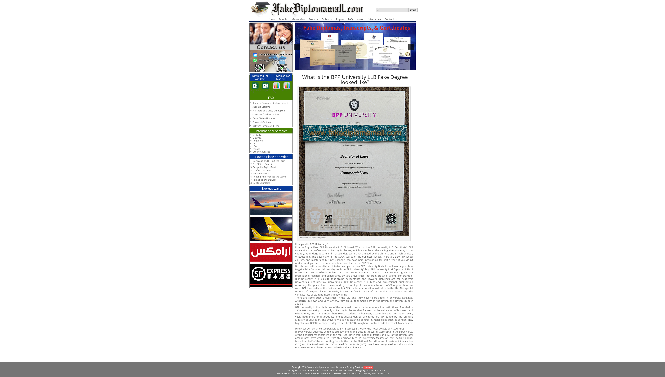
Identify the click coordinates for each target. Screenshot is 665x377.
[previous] (297, 47)
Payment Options (261, 122)
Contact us (391, 19)
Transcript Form (265, 91)
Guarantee (298, 19)
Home (271, 19)
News (360, 19)
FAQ (350, 19)
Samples (284, 19)
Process (313, 19)
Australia (256, 135)
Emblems (327, 19)
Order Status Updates (263, 118)
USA (254, 146)
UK (253, 143)
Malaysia (256, 138)
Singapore (257, 141)
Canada (256, 149)
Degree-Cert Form (255, 92)
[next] (411, 47)
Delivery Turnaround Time (265, 125)
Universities (374, 19)
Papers (340, 19)
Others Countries (261, 152)
